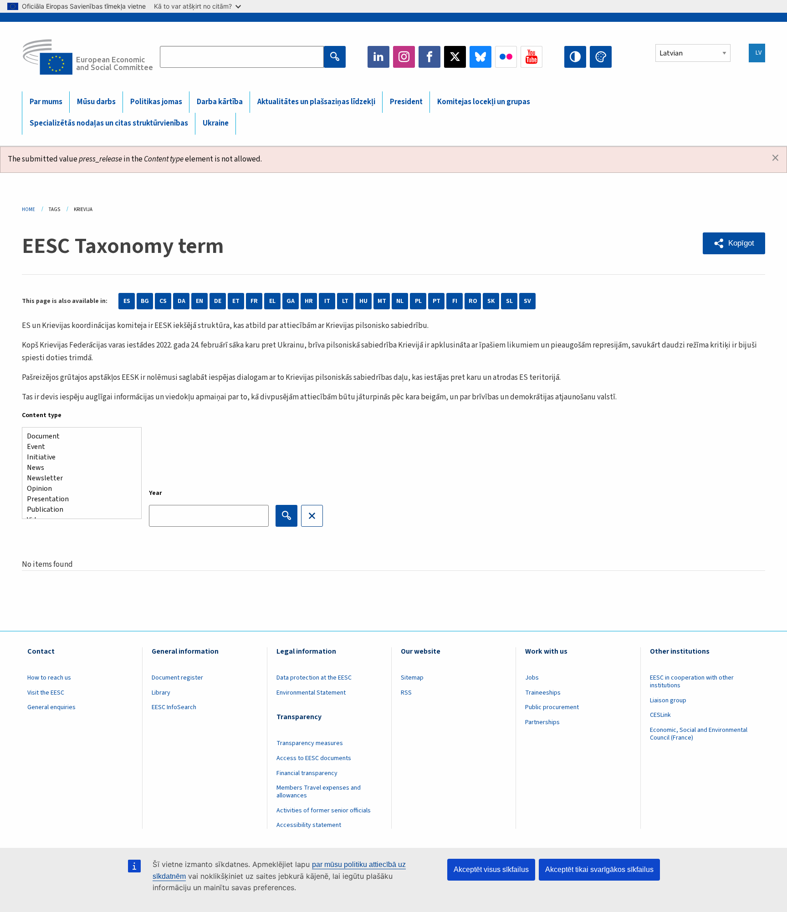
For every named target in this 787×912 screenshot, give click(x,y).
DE (217, 301)
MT (382, 301)
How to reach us (49, 677)
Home (28, 209)
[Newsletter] (78, 478)
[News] (78, 468)
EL (272, 301)
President (406, 101)
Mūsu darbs (96, 101)
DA (181, 301)
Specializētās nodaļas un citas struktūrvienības (109, 123)
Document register (177, 677)
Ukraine (216, 123)
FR (254, 301)
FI (454, 301)
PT (436, 301)
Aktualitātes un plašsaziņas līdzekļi (316, 101)
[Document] (78, 436)
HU (363, 301)
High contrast (575, 57)
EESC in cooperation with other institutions (692, 681)
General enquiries (51, 707)
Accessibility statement (308, 825)
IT (327, 301)
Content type (41, 415)
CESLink (660, 715)
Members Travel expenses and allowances (318, 791)
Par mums (46, 101)
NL (400, 301)
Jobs (532, 677)
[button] (734, 243)
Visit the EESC (45, 692)
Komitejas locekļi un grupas (483, 101)
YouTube (531, 57)
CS (163, 301)
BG (145, 301)
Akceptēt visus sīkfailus (491, 869)
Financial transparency (306, 773)
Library (161, 692)
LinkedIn (378, 57)
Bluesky (480, 57)
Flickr (506, 57)
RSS (406, 692)
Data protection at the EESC (314, 677)
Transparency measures (309, 743)
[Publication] (78, 509)
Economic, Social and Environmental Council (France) (698, 734)
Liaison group (668, 700)
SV (527, 301)
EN (199, 301)
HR (309, 301)
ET (236, 301)
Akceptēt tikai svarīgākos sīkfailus (599, 869)
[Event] (78, 447)
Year (155, 493)
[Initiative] (78, 457)
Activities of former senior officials (323, 810)
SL (509, 301)
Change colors (601, 57)
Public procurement (552, 707)
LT (345, 301)
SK (491, 301)
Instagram (404, 57)
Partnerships (542, 722)
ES (126, 301)
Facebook (429, 57)
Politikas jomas (156, 101)
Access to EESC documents (313, 758)
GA (290, 301)
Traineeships (543, 692)
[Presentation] (78, 499)
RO (473, 301)
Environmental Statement (311, 692)
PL (418, 301)
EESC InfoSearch (174, 707)
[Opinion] (78, 489)
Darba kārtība (220, 101)
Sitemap (412, 677)
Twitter (455, 57)
